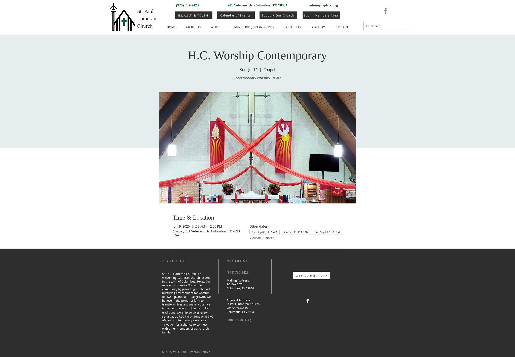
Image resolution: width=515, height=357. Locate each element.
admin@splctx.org (323, 5)
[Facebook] (386, 11)
